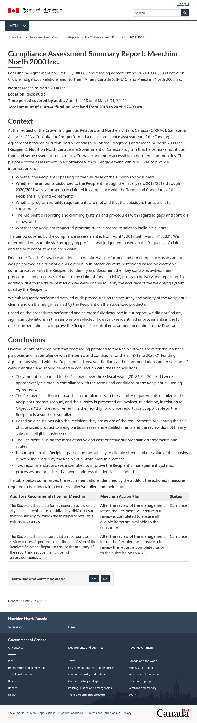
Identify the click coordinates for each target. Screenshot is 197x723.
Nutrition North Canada (46, 37)
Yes (94, 578)
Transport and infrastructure (87, 694)
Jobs (10, 661)
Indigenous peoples (141, 681)
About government (141, 647)
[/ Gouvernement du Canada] (36, 11)
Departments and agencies (85, 647)
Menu (15, 25)
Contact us (15, 626)
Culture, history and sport (85, 681)
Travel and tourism (20, 674)
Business (14, 681)
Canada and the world (143, 661)
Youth (132, 694)
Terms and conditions (103, 713)
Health (12, 694)
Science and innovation (144, 674)
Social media (16, 713)
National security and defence (87, 674)
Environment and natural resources (91, 668)
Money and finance (141, 668)
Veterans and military (142, 688)
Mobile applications (42, 713)
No (105, 578)
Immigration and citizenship (26, 668)
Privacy (126, 713)
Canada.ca (15, 37)
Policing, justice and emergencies (90, 688)
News (71, 626)
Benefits (13, 688)
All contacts (15, 647)
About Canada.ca (72, 713)
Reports (74, 37)
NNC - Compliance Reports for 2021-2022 (114, 37)
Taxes (71, 661)
